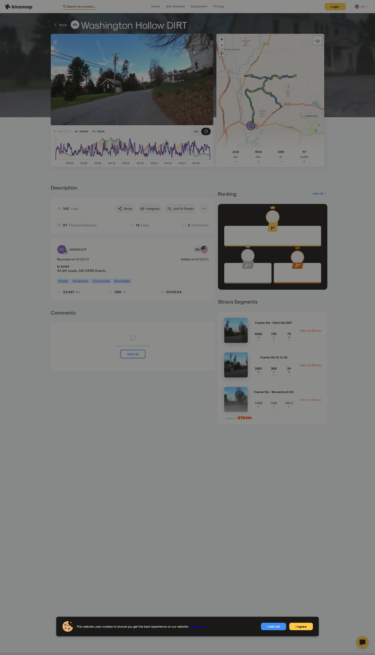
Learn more (197, 626)
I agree (301, 626)
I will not (273, 626)
